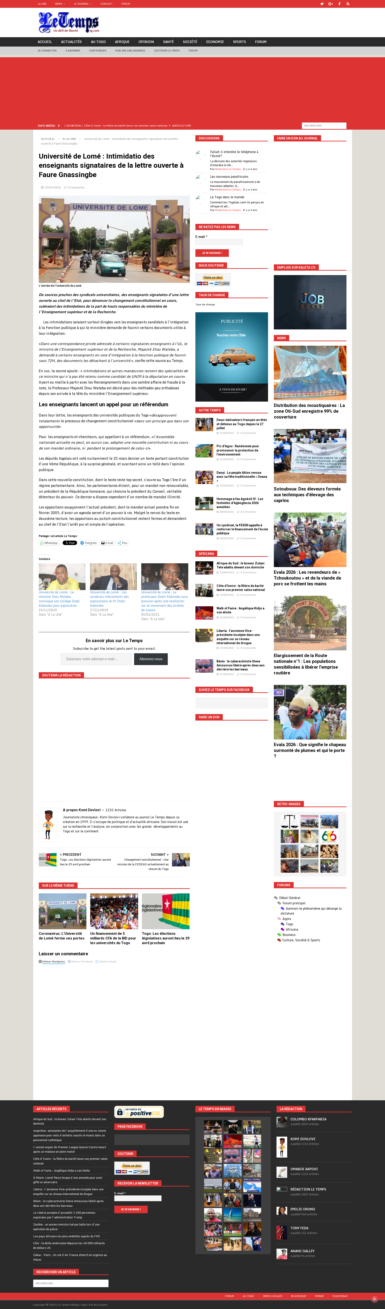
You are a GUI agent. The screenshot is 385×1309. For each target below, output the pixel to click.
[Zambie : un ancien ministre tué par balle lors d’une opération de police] (213, 1170)
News (58, 4)
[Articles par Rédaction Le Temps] (281, 1195)
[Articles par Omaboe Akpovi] (281, 1175)
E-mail (201, 237)
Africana (206, 553)
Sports (239, 41)
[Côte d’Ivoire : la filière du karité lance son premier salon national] (204, 590)
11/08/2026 (227, 459)
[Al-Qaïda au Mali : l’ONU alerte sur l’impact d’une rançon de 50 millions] (233, 1244)
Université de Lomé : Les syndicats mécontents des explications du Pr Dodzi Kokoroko (109, 599)
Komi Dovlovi (303, 1139)
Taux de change (205, 304)
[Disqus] (114, 1028)
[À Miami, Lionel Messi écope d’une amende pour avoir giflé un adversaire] (252, 1141)
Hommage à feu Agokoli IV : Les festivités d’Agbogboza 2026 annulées (240, 503)
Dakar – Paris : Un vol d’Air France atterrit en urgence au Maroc (70, 1257)
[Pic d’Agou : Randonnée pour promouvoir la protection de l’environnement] (204, 450)
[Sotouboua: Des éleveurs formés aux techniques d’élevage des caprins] (310, 456)
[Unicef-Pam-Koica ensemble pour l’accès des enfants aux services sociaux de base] (329, 821)
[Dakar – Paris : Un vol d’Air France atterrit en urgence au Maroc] (213, 1185)
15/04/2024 (53, 187)
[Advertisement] (192, 88)
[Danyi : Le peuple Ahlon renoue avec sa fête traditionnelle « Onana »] (204, 477)
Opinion (146, 41)
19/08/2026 (227, 433)
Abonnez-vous (150, 659)
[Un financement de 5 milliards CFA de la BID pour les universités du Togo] (114, 911)
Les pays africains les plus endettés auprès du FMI (66, 1236)
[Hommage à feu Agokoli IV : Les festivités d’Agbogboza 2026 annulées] (204, 503)
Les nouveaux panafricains (229, 176)
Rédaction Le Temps (228, 169)
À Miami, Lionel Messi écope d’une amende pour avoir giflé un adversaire (67, 1180)
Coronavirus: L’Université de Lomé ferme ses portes (61, 935)
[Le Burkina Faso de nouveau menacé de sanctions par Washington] (252, 1244)
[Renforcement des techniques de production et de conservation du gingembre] (329, 851)
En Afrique (298, 1296)
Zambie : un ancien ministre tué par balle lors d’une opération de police (66, 1226)
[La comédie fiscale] (329, 866)
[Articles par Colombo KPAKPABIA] (281, 1125)
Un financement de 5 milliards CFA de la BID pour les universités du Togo (113, 938)
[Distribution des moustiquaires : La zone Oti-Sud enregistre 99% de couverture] (310, 373)
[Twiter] (322, 4)
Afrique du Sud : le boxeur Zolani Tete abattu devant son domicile (69, 1121)
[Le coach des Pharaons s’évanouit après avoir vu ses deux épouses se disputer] (252, 1200)
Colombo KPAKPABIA (308, 1119)
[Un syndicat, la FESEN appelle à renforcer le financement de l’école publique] (204, 530)
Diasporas (340, 1296)
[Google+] (331, 4)
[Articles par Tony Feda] (281, 1237)
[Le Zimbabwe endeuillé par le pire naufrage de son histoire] (213, 1244)
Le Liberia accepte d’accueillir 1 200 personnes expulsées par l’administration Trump (64, 1215)
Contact (106, 4)
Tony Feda (299, 1228)
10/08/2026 (227, 486)
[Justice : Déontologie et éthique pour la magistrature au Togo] (290, 821)
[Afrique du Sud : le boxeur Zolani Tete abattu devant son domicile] (204, 568)
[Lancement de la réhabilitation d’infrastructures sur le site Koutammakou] (290, 851)
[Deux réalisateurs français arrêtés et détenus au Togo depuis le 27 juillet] (204, 424)
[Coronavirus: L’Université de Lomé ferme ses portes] (63, 911)
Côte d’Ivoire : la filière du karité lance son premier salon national (70, 1161)
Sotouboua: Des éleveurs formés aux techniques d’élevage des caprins (307, 494)
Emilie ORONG (303, 1209)
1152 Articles (116, 810)
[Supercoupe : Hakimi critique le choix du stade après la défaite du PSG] (233, 1229)
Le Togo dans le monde (227, 197)
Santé (168, 41)
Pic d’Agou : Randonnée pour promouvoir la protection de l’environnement (238, 450)
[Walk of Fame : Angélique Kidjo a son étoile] (204, 613)
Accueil (45, 41)
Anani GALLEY (302, 1251)
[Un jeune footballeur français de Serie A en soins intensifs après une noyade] (213, 1229)
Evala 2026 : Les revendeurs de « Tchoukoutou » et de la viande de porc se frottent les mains (307, 578)
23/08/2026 (227, 572)
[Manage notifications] (374, 1299)
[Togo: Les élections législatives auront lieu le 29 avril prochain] (166, 911)
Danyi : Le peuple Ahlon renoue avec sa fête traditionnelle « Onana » (242, 476)
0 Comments (76, 187)
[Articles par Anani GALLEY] (281, 1256)
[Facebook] (339, 4)
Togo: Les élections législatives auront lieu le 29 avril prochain (165, 938)
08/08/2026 (227, 512)
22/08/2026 (227, 617)
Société (190, 41)
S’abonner (73, 51)
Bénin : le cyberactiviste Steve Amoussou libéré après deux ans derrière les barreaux (241, 665)
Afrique (122, 41)
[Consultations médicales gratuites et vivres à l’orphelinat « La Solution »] (309, 821)
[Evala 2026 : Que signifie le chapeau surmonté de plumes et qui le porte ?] (310, 712)
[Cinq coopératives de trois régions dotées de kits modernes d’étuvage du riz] (309, 851)
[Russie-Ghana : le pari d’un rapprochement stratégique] (233, 1200)
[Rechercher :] (324, 125)
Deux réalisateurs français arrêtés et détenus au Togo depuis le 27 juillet (242, 424)
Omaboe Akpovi (304, 1169)
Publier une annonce (130, 51)
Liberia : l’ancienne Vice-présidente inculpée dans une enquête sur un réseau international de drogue (68, 1191)
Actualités (71, 41)
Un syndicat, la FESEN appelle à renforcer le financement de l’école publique (242, 529)
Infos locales (272, 1296)
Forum (125, 4)
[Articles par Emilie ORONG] (281, 1212)
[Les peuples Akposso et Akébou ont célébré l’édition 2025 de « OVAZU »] (309, 836)
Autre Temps (210, 410)
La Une (42, 4)
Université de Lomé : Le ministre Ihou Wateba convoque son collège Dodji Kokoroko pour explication (59, 599)
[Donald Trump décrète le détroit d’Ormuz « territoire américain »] (252, 1185)
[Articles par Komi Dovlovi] (281, 1155)
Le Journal (81, 4)
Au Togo (98, 41)
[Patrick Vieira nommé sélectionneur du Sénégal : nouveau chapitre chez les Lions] (213, 1214)
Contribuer (97, 51)
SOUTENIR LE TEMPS (167, 51)
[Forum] (348, 4)
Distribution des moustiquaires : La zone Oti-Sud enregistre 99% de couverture (309, 411)
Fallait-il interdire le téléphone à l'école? (234, 153)
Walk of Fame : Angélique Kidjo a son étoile (61, 1170)
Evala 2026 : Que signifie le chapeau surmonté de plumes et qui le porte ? (310, 750)
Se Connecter (47, 51)
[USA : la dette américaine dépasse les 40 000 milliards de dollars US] (252, 1170)
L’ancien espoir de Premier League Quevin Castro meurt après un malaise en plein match (69, 1149)
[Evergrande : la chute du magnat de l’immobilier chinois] (233, 1185)
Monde (319, 1296)
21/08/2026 (227, 648)
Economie (215, 41)
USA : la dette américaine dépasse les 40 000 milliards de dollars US (69, 1245)
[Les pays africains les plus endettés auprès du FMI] (233, 1170)
